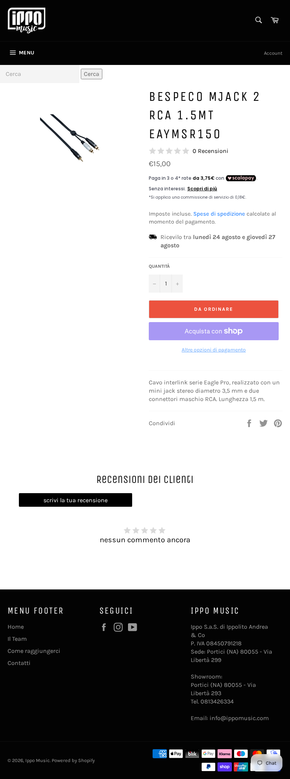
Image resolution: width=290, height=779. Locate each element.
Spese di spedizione (219, 213)
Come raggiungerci (34, 650)
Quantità (159, 266)
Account (273, 53)
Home (16, 626)
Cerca (91, 73)
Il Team (17, 638)
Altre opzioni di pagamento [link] (214, 350)
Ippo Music (37, 760)
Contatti (19, 662)
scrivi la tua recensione (75, 500)
